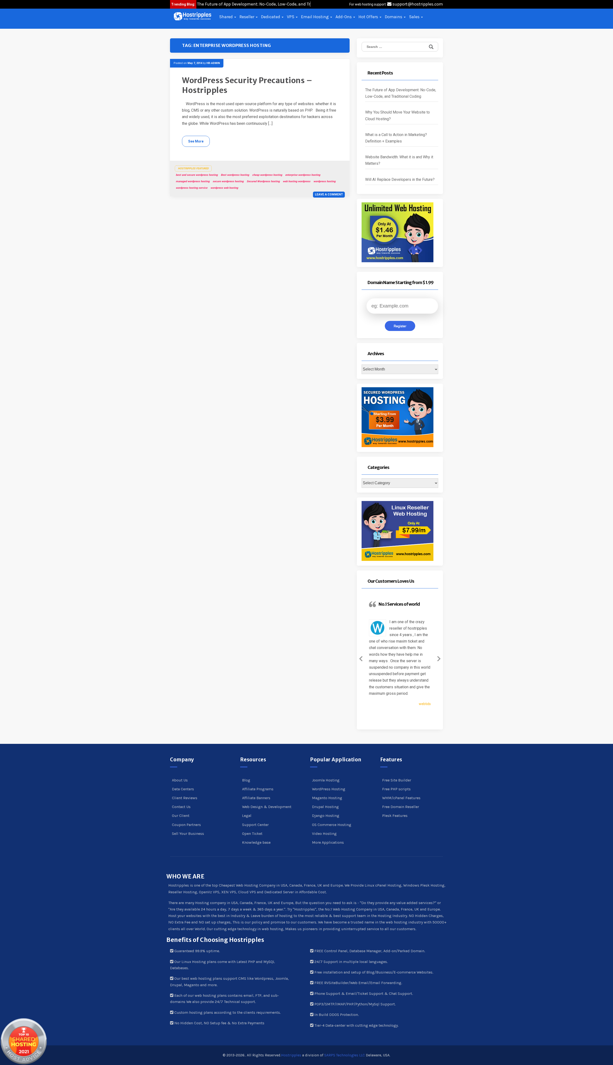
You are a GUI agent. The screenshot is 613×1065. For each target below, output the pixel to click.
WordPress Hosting (328, 789)
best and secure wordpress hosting (197, 175)
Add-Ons (344, 16)
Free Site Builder (396, 780)
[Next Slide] (439, 658)
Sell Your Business (188, 833)
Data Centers (183, 789)
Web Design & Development (266, 806)
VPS (291, 16)
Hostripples (291, 1055)
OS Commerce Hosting (331, 824)
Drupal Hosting (325, 806)
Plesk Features (395, 815)
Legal (246, 815)
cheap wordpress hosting (267, 175)
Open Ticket (252, 833)
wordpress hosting (324, 181)
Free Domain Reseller (400, 806)
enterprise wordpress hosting (302, 175)
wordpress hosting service (191, 187)
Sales (414, 16)
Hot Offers (368, 16)
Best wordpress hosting (235, 175)
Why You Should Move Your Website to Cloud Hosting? (397, 115)
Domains (394, 16)
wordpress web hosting (224, 187)
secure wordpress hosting (228, 181)
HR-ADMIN (213, 63)
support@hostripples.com (417, 4)
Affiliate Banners (256, 798)
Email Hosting (315, 16)
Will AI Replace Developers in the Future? (400, 179)
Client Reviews (184, 798)
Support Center (255, 824)
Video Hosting (324, 833)
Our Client (180, 815)
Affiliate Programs (257, 789)
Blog (246, 780)
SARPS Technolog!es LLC (344, 1055)
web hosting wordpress (296, 181)
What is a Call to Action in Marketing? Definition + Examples (396, 137)
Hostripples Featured (193, 168)
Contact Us (181, 806)
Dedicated (271, 16)
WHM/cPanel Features (401, 798)
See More (196, 141)
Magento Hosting (327, 798)
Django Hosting (325, 815)
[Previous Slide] (361, 658)
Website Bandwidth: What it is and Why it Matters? (399, 160)
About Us (180, 780)
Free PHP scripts (396, 789)
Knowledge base (256, 842)
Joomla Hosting (326, 780)
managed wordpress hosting (193, 181)
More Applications (328, 842)
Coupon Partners (186, 824)
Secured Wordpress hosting (263, 181)
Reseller (247, 16)
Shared (226, 16)
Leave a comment (329, 194)
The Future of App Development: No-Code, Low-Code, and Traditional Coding (400, 93)
